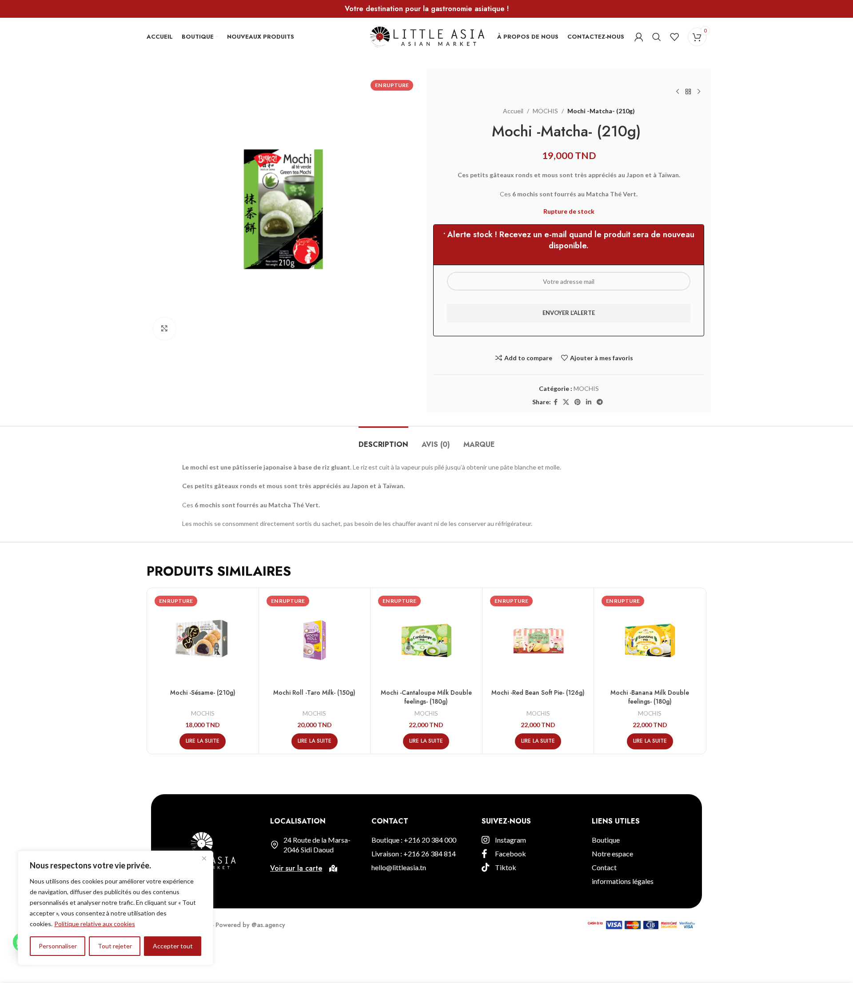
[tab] (383, 440)
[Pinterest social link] (577, 402)
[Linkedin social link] (588, 402)
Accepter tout (173, 946)
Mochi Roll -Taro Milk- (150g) (314, 692)
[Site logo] (427, 36)
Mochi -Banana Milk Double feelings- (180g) (649, 697)
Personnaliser (58, 946)
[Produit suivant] (699, 92)
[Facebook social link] (555, 402)
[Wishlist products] (674, 37)
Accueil (513, 111)
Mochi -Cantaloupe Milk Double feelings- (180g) (426, 697)
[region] (115, 908)
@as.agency (268, 924)
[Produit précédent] (677, 92)
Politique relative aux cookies (94, 923)
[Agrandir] (164, 329)
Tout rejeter (115, 946)
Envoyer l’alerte (568, 312)
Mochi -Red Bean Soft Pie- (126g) (538, 692)
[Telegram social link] (600, 402)
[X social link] (566, 402)
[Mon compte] (639, 37)
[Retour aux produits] (688, 92)
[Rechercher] (657, 37)
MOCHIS (545, 111)
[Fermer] (204, 858)
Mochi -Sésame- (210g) (202, 692)
